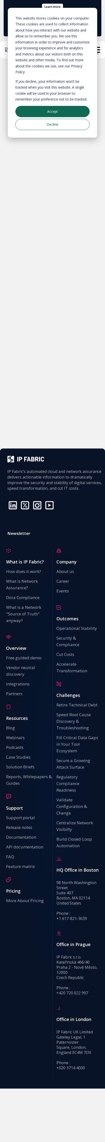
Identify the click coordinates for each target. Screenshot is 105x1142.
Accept (52, 111)
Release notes (19, 827)
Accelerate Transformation (71, 667)
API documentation (24, 847)
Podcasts (14, 747)
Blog (10, 728)
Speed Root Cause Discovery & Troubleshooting (73, 721)
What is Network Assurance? (22, 584)
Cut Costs (65, 654)
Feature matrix (20, 866)
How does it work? (23, 571)
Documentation (21, 837)
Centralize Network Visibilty (74, 826)
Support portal (20, 817)
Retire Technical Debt (76, 705)
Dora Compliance (23, 597)
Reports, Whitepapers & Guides (29, 780)
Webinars (15, 737)
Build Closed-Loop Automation (74, 842)
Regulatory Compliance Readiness (68, 783)
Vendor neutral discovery (20, 671)
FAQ (10, 856)
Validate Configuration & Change (71, 806)
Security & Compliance (67, 641)
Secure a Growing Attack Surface (73, 764)
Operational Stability (76, 628)
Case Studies (18, 757)
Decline (52, 124)
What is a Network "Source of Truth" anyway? (23, 613)
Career (62, 581)
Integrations (18, 684)
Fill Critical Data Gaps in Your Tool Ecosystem (77, 744)
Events (62, 591)
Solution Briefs (20, 767)
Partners (14, 693)
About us (65, 571)
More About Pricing (25, 900)
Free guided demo (24, 658)
